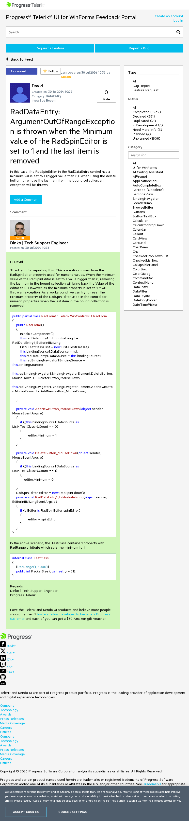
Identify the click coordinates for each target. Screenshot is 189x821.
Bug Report (141, 85)
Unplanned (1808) (146, 138)
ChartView (140, 247)
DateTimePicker (145, 304)
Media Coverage (12, 723)
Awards (6, 714)
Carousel (139, 242)
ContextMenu (143, 282)
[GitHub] (3, 678)
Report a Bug (139, 48)
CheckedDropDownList (150, 256)
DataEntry (140, 287)
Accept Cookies (26, 812)
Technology (9, 710)
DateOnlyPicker (145, 300)
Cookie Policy (41, 800)
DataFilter (140, 291)
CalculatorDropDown (148, 225)
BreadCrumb (142, 203)
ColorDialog (141, 273)
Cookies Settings (72, 812)
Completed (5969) (147, 112)
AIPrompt (140, 176)
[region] (94, 803)
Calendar (139, 229)
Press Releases (12, 718)
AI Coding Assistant (148, 172)
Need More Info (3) (147, 129)
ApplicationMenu (145, 181)
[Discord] (3, 684)
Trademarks (152, 784)
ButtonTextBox (144, 216)
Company (7, 705)
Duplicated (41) (144, 121)
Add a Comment (26, 199)
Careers (6, 727)
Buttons (139, 212)
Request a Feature (50, 48)
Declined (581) (144, 116)
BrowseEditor (143, 207)
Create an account (169, 16)
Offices (5, 732)
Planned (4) (142, 134)
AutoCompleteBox (147, 185)
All (135, 81)
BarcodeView (143, 194)
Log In (178, 20)
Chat (136, 251)
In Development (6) (148, 125)
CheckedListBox (145, 260)
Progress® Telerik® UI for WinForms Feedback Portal (71, 17)
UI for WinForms (145, 167)
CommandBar (143, 278)
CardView (140, 238)
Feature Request (145, 90)
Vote (106, 99)
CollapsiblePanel (145, 265)
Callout (138, 234)
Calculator (140, 220)
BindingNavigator (146, 198)
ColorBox (140, 269)
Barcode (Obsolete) (148, 189)
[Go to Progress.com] (16, 639)
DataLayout (141, 295)
